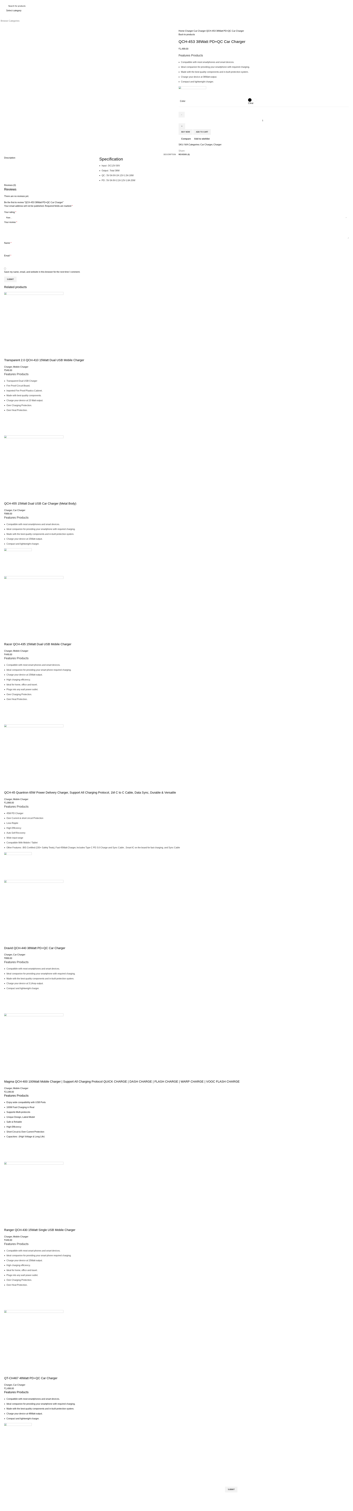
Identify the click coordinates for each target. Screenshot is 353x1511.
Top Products (201, 1460)
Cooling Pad (104, 1474)
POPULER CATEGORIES (110, 1460)
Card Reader (136, 1474)
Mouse (197, 1469)
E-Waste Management (172, 1479)
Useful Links (169, 1460)
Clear (250, 103)
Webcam (197, 1479)
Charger (189, 31)
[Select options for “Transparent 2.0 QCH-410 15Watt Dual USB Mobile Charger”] (7, 425)
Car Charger (200, 31)
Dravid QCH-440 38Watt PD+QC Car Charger (34, 948)
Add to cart (202, 132)
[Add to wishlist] (7, 418)
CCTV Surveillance (139, 1479)
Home (182, 31)
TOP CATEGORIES (139, 1460)
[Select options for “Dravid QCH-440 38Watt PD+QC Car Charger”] (7, 1003)
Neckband (198, 1465)
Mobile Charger (20, 367)
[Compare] (7, 354)
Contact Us (167, 1484)
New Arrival (167, 1474)
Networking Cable (138, 1465)
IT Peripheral (136, 1469)
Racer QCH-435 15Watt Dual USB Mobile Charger (37, 644)
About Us (166, 1469)
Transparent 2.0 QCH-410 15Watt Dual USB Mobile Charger (44, 360)
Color (182, 101)
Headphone (104, 1469)
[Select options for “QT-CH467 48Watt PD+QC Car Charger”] (7, 1440)
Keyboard (103, 1465)
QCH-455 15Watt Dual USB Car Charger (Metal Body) (40, 503)
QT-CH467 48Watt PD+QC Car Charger (30, 1378)
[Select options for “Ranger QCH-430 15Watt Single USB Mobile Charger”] (7, 1299)
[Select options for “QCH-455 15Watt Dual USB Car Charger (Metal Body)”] (7, 565)
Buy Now (185, 132)
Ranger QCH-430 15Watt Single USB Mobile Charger (39, 1230)
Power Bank (104, 1479)
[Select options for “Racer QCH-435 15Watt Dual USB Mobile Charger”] (7, 714)
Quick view (7, 432)
